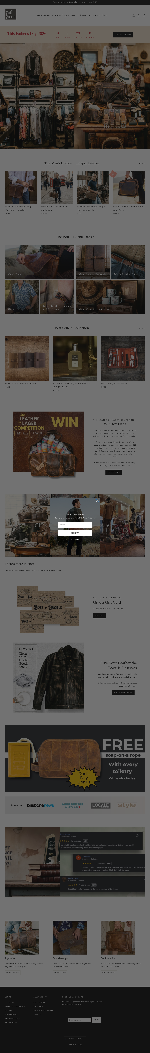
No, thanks (75, 539)
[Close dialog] (97, 500)
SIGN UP (75, 533)
